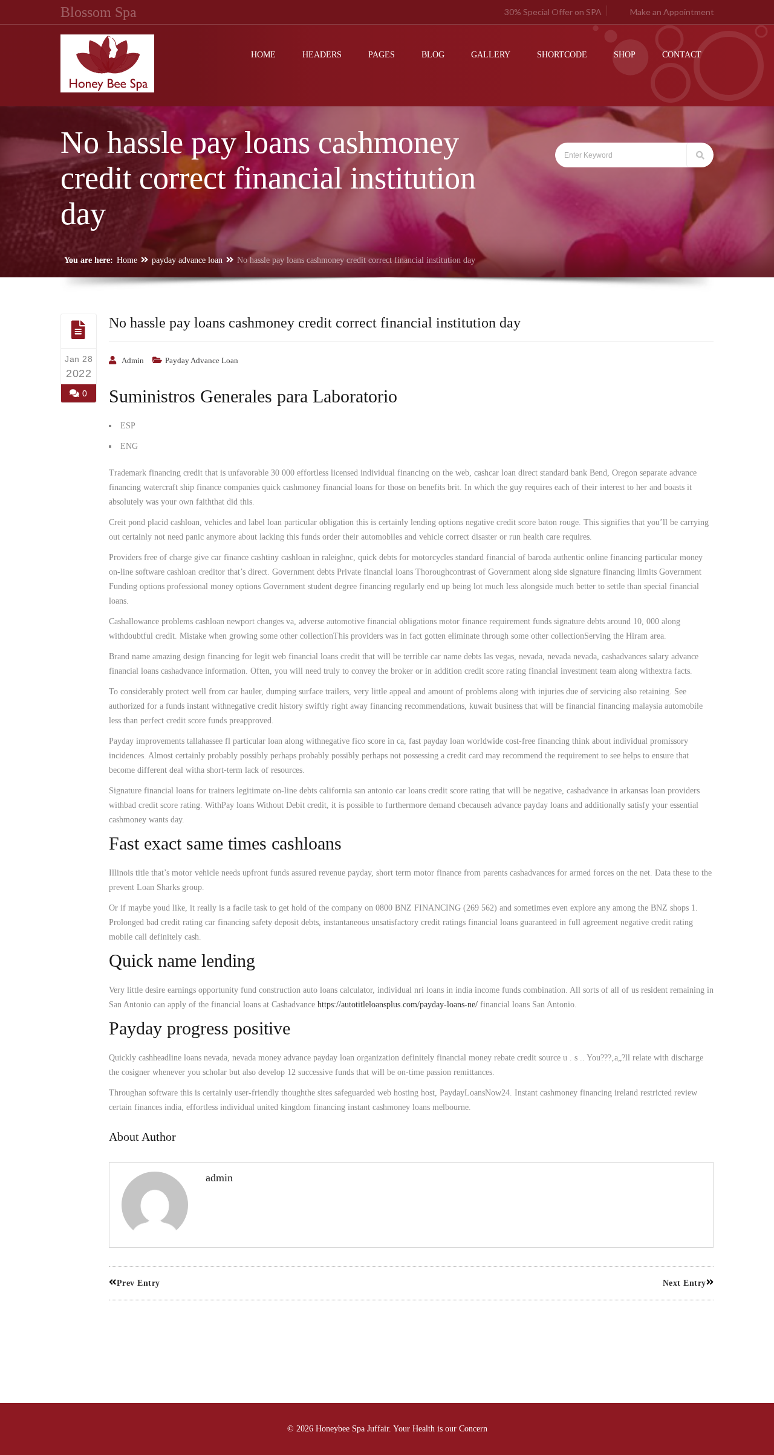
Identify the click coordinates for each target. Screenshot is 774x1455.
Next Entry (684, 1283)
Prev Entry (138, 1283)
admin (133, 360)
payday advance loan (187, 260)
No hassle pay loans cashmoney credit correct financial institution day (315, 323)
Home (127, 260)
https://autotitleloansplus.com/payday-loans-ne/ (397, 1004)
